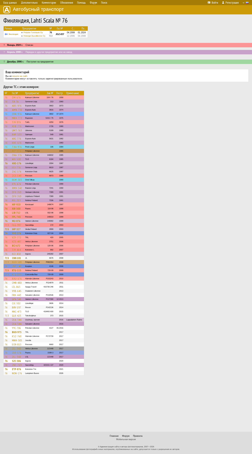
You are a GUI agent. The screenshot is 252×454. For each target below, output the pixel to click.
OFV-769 (16, 192)
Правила (137, 436)
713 (7, 225)
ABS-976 (17, 105)
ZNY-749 (16, 266)
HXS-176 (16, 163)
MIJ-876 (16, 221)
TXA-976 (17, 147)
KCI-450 (16, 254)
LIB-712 (16, 212)
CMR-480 (17, 282)
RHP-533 (17, 134)
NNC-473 (16, 311)
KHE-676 (17, 142)
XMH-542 (17, 188)
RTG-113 (16, 270)
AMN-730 (17, 109)
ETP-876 (16, 369)
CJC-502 (16, 303)
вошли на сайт (19, 76)
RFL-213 (16, 200)
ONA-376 (17, 155)
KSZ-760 (16, 336)
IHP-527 (16, 229)
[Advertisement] (126, 405)
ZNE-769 (17, 365)
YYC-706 (16, 328)
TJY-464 (16, 249)
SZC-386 (16, 361)
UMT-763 (17, 130)
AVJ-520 (16, 159)
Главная (114, 436)
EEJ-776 (16, 167)
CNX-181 (16, 258)
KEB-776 (17, 126)
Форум (126, 436)
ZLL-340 (16, 348)
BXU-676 (17, 278)
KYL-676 (16, 184)
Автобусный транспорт (38, 9)
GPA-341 (16, 299)
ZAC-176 (16, 171)
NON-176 (17, 373)
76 (6, 97)
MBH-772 (17, 118)
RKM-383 (17, 179)
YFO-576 (16, 233)
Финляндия (13, 34)
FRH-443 (16, 295)
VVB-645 (16, 291)
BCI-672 (16, 245)
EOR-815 (16, 344)
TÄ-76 (15, 101)
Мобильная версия (126, 439)
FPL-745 (16, 217)
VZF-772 (16, 237)
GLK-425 (16, 315)
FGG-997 (16, 225)
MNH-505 (17, 340)
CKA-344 (16, 319)
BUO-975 (16, 332)
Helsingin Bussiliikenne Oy (34, 36)
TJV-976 (16, 122)
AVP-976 (16, 151)
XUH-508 (17, 262)
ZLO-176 (16, 352)
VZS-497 (16, 241)
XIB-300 (16, 208)
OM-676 (16, 97)
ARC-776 (16, 138)
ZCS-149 (16, 175)
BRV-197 (16, 307)
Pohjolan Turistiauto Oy (33, 32)
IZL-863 (16, 286)
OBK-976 (17, 114)
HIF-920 (16, 204)
